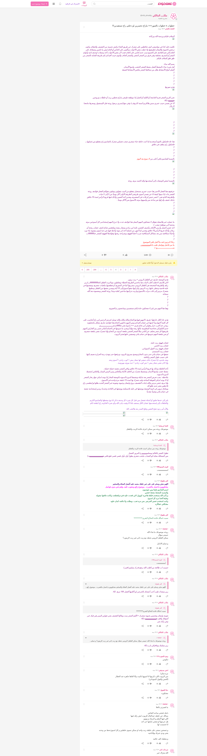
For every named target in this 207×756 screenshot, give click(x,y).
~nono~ (165, 529)
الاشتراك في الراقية (72, 4)
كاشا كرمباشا (163, 426)
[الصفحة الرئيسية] (167, 4)
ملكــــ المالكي (163, 276)
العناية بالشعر (169, 29)
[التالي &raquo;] (82, 269)
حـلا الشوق (164, 690)
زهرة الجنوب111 (162, 656)
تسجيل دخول (87, 263)
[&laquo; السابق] (135, 269)
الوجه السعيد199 (162, 467)
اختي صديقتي (163, 670)
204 (94, 269)
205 (87, 269)
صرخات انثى (163, 749)
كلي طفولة (164, 481)
